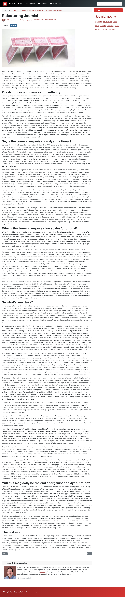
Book (21, 3)
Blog (13, 3)
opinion (13, 25)
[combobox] (109, 4)
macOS (97, 29)
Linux (115, 22)
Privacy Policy (8, 592)
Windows (104, 29)
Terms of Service (32, 592)
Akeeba (42, 572)
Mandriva (112, 29)
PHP (97, 26)
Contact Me (57, 3)
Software (32, 3)
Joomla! (5, 25)
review (117, 26)
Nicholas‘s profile (24, 578)
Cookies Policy (19, 592)
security (103, 26)
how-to (111, 16)
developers (107, 22)
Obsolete (110, 26)
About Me (44, 3)
